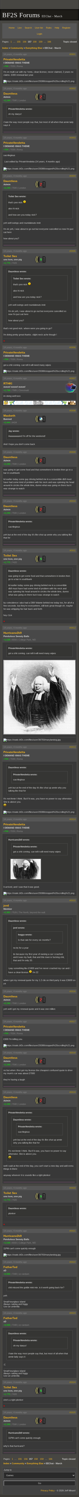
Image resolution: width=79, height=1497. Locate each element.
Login (39, 34)
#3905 (72, 251)
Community (17, 48)
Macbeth (9, 415)
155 (18, 41)
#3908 (72, 410)
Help (57, 28)
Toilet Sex (10, 256)
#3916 (72, 991)
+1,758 (6, 390)
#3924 (72, 1382)
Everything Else (34, 48)
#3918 (72, 1052)
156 (24, 41)
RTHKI (7, 383)
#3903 (72, 137)
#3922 (72, 1262)
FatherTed (10, 1267)
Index (5, 48)
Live (20, 28)
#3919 (72, 1092)
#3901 (72, 54)
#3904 (72, 176)
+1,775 (6, 263)
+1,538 (6, 639)
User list (39, 28)
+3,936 (6, 1274)
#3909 (72, 452)
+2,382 (6, 912)
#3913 (72, 747)
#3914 (72, 819)
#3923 (72, 1313)
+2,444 (6, 422)
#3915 (72, 900)
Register (66, 28)
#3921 (72, 1231)
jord (6, 905)
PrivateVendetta (14, 59)
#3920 (72, 1188)
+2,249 (6, 100)
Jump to (8, 1470)
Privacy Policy (48, 1490)
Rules (49, 28)
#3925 (72, 1412)
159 (40, 41)
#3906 (72, 347)
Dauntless (10, 93)
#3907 (72, 378)
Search (28, 28)
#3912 (72, 628)
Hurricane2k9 (12, 632)
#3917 (72, 1021)
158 (34, 41)
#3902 (72, 88)
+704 (5, 66)
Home (12, 28)
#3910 (72, 501)
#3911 (73, 550)
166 (49, 41)
